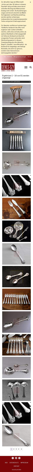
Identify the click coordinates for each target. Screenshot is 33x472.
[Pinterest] (16, 458)
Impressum (24, 462)
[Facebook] (13, 458)
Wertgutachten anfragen (20, 56)
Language (29, 60)
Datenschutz (14, 462)
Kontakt (30, 56)
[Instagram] (19, 458)
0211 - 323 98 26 (8, 56)
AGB (6, 462)
